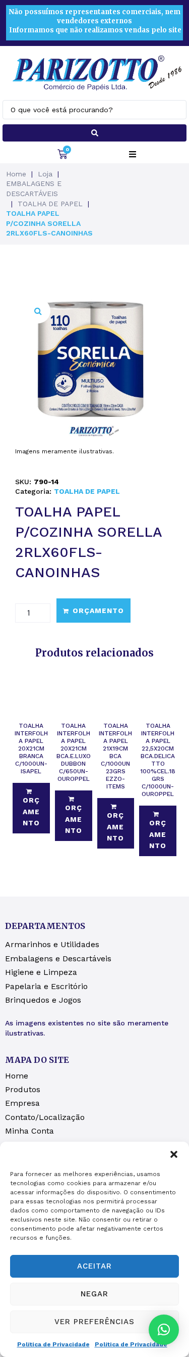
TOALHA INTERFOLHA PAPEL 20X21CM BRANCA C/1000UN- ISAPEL (31, 748)
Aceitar (94, 1266)
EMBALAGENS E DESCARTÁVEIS (33, 188)
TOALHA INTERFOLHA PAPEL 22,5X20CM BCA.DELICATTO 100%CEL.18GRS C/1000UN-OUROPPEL (157, 760)
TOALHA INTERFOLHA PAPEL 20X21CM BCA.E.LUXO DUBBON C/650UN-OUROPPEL (73, 752)
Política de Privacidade (53, 1344)
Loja (45, 174)
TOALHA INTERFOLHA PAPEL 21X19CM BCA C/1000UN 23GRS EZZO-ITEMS (115, 756)
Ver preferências (94, 1321)
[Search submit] (94, 133)
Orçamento (98, 610)
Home (16, 174)
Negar (94, 1293)
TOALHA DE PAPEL (50, 204)
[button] (174, 1154)
